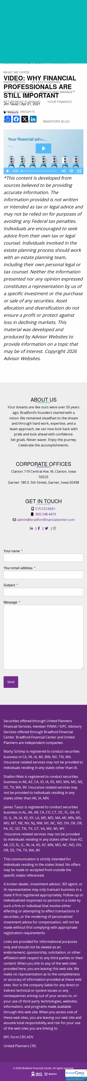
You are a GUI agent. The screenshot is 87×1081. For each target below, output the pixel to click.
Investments (14, 82)
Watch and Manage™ (57, 92)
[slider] (39, 171)
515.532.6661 (45, 508)
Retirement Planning (22, 101)
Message (26, 602)
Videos (30, 121)
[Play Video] (8, 171)
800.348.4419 (46, 514)
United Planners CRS (20, 1046)
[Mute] (63, 171)
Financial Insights (19, 111)
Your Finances (59, 101)
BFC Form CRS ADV (18, 1037)
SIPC (63, 726)
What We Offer (16, 72)
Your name (28, 550)
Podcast (10, 121)
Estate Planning (46, 82)
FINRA (52, 726)
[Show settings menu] (71, 171)
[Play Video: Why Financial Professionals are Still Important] (43, 148)
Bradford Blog (56, 121)
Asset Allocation (18, 92)
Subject (25, 585)
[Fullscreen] (79, 171)
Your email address (34, 567)
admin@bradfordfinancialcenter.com (46, 519)
